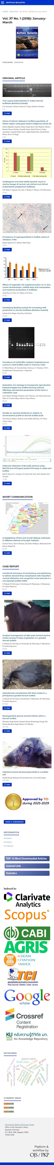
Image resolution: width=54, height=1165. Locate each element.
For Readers (8, 838)
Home (5, 12)
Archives (14, 12)
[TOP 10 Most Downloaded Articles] (27, 861)
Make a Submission (14, 822)
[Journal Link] (27, 868)
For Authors (8, 842)
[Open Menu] (2, 2)
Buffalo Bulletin (15, 2)
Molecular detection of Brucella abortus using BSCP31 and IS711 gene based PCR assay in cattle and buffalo (27, 468)
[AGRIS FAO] (26, 952)
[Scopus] (27, 922)
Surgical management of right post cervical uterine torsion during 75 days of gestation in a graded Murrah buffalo (26, 638)
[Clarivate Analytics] (27, 907)
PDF (8, 113)
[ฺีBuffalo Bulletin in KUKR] (27, 1040)
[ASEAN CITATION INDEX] (19, 965)
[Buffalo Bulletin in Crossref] (24, 1029)
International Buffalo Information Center (19, 1125)
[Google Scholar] (27, 1005)
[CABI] (27, 939)
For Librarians (8, 846)
